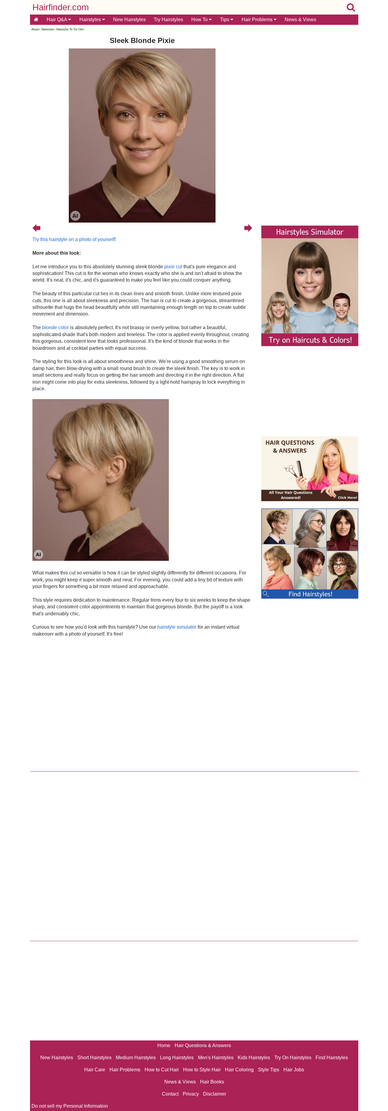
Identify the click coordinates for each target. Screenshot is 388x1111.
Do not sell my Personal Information (70, 1106)
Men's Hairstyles (215, 1057)
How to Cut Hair (162, 1069)
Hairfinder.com (60, 7)
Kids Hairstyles (254, 1057)
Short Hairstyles (94, 1057)
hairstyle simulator (176, 627)
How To (200, 19)
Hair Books (212, 1081)
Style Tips (268, 1069)
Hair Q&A (57, 19)
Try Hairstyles (168, 19)
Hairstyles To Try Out (69, 29)
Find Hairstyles (332, 1057)
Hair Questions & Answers (203, 1045)
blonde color (55, 327)
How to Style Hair (202, 1069)
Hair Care (94, 1069)
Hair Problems (258, 19)
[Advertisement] (142, 702)
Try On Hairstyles (292, 1057)
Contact (170, 1093)
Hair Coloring (239, 1069)
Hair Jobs (293, 1069)
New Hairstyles (129, 19)
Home (35, 29)
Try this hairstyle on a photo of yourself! (74, 239)
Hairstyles (90, 19)
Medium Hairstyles (136, 1057)
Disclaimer (214, 1093)
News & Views (300, 19)
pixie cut (173, 266)
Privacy (191, 1093)
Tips (225, 19)
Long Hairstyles (177, 1057)
